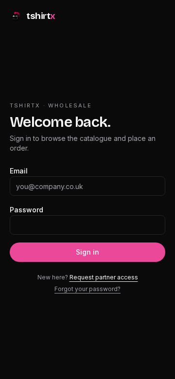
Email (19, 171)
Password (26, 210)
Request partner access (104, 277)
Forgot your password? (87, 289)
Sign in (87, 252)
